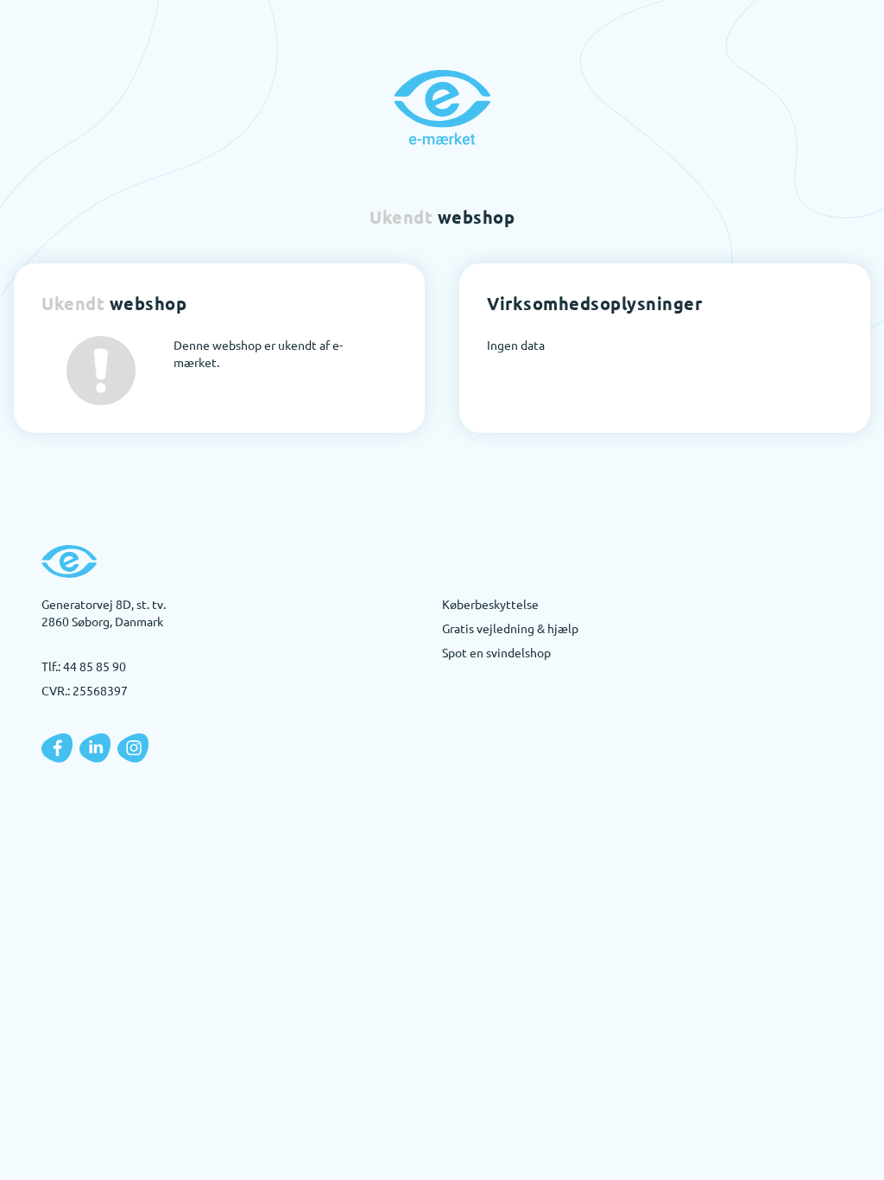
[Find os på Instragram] (132, 748)
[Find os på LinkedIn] (94, 748)
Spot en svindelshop (496, 652)
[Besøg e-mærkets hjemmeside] (442, 107)
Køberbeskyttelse (490, 604)
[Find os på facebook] (57, 748)
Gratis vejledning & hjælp (510, 628)
